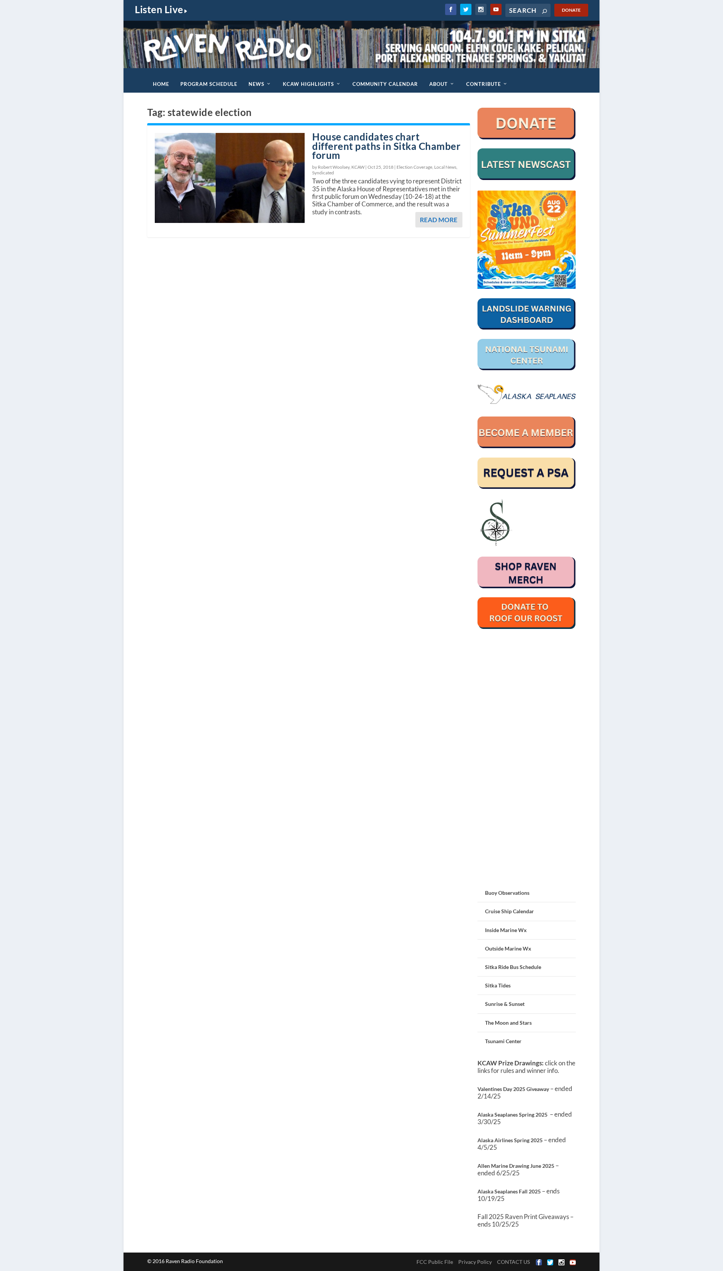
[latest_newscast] (526, 178)
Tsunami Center (503, 1041)
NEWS (256, 84)
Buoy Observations (507, 893)
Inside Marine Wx (506, 930)
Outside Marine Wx (508, 948)
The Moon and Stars (508, 1022)
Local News (445, 167)
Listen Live (159, 9)
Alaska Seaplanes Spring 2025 (512, 1114)
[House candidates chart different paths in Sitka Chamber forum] (230, 178)
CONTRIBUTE (483, 84)
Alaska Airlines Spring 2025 (510, 1140)
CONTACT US (513, 1262)
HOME (161, 84)
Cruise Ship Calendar (509, 911)
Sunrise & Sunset (505, 1004)
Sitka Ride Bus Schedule (513, 967)
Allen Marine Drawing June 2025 (515, 1166)
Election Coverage (414, 167)
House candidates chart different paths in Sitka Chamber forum (386, 146)
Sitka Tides (498, 985)
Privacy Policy (475, 1262)
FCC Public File (434, 1262)
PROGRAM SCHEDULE (208, 84)
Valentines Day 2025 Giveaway (513, 1089)
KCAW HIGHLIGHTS (308, 84)
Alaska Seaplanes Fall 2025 (509, 1191)
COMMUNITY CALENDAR (385, 84)
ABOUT (438, 84)
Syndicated (323, 172)
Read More (439, 220)
